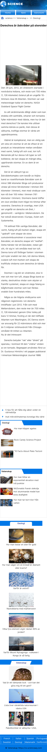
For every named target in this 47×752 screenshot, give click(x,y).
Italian (18, 738)
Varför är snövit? (21, 588)
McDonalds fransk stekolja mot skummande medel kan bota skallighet (26, 491)
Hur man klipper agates (25, 428)
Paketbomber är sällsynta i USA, (21, 728)
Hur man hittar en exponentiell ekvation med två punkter (25, 480)
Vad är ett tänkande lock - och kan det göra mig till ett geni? (21, 684)
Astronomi (39, 12)
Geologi (36, 18)
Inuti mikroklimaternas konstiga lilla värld (24, 416)
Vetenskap (21, 18)
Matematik (30, 742)
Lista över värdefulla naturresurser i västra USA (21, 707)
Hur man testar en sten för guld (21, 544)
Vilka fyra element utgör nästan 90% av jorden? (21, 630)
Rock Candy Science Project (27, 440)
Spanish (30, 738)
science (9, 18)
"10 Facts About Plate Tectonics (29, 451)
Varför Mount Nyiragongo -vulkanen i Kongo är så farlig (21, 654)
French (7, 738)
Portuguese (42, 738)
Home (8, 12)
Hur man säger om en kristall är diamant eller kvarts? (21, 566)
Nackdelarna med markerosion (21, 608)
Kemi (23, 12)
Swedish (7, 742)
